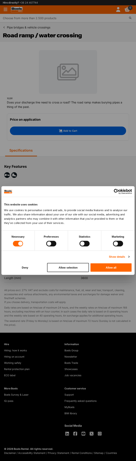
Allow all (111, 267)
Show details (117, 256)
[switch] (51, 243)
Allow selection (68, 267)
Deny (25, 267)
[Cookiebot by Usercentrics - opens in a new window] (116, 191)
